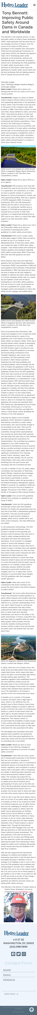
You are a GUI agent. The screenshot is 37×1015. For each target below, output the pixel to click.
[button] (34, 5)
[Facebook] (13, 954)
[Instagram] (24, 954)
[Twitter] (18, 954)
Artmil (21, 1012)
